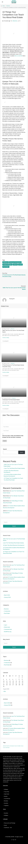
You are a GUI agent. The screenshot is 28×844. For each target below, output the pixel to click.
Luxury (20, 264)
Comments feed (8, 629)
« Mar (4, 691)
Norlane (5, 796)
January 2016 (7, 597)
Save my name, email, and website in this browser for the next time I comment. (12, 436)
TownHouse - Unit (8, 827)
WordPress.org (7, 631)
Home (4, 5)
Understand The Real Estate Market (11, 399)
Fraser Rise (6, 791)
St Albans (6, 789)
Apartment (5, 262)
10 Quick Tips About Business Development (13, 545)
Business (8, 5)
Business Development (15, 262)
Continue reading (5, 337)
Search (5, 449)
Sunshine (6, 803)
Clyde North (6, 794)
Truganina (6, 805)
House (5, 825)
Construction (7, 611)
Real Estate (6, 266)
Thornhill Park (7, 798)
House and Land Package (9, 823)
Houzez (15, 264)
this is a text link (18, 55)
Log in (5, 625)
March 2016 (7, 595)
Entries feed (7, 627)
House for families (7, 264)
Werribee (6, 800)
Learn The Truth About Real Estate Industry (14, 468)
